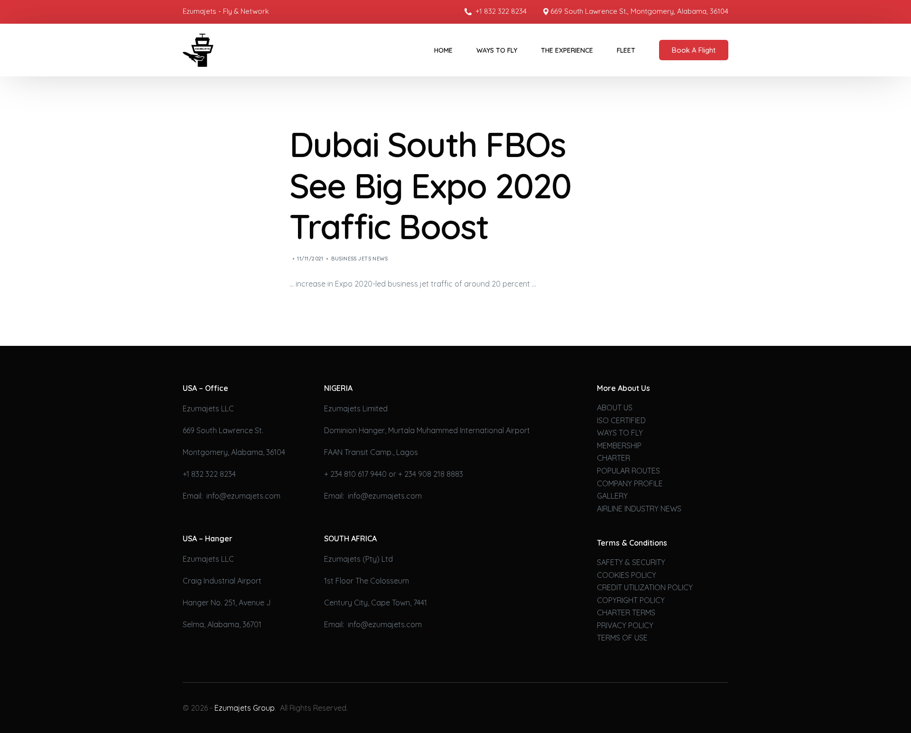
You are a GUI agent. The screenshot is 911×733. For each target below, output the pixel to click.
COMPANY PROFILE (630, 483)
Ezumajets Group (244, 708)
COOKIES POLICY (626, 575)
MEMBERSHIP (619, 445)
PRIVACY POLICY (625, 625)
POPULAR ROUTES (628, 470)
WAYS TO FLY (620, 432)
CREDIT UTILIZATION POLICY (645, 587)
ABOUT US (614, 407)
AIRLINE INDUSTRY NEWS (639, 508)
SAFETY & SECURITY (631, 562)
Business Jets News (359, 258)
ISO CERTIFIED (621, 420)
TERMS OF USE (622, 637)
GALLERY (612, 496)
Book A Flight (694, 50)
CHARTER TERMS (626, 612)
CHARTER (613, 458)
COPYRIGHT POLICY (631, 600)
